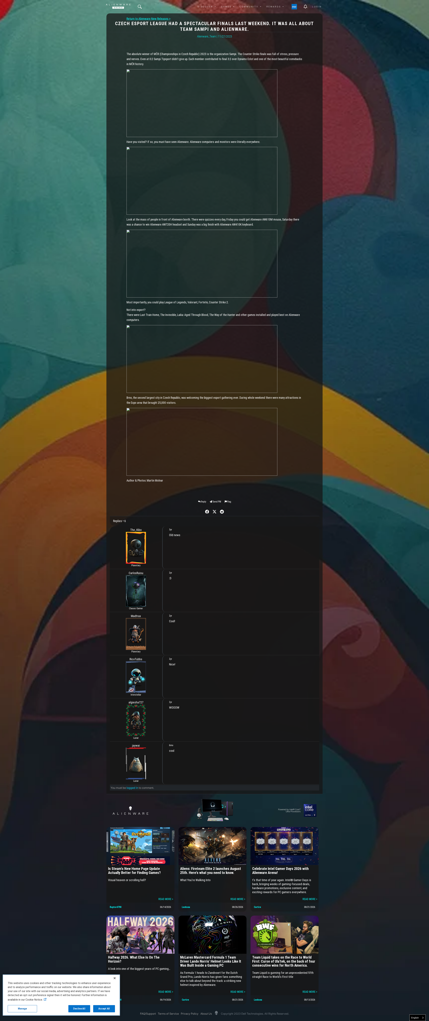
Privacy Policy (189, 1013)
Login (317, 6)
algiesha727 (136, 702)
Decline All (79, 1008)
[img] (139, 6)
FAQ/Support (148, 1013)
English (415, 1017)
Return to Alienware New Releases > (148, 18)
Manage (22, 1008)
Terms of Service (168, 1013)
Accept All (104, 1008)
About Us (206, 1013)
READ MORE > (165, 899)
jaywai (136, 745)
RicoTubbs (136, 659)
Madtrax (136, 616)
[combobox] (417, 1017)
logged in (132, 787)
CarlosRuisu (136, 573)
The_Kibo (136, 530)
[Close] (114, 978)
